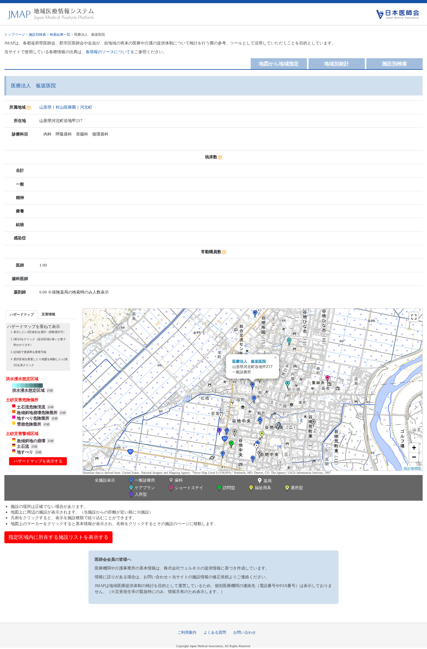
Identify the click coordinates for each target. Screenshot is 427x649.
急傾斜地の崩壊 (31, 440)
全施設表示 (105, 480)
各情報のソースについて (108, 51)
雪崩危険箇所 (29, 424)
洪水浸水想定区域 (28, 390)
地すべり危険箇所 (33, 418)
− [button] (414, 457)
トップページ (14, 34)
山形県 (45, 107)
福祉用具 (263, 487)
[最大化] (414, 317)
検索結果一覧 (60, 34)
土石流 (23, 446)
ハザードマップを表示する (38, 461)
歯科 (179, 480)
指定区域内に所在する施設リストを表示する (58, 537)
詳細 (50, 390)
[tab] (22, 314)
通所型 (297, 487)
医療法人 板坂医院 (249, 361)
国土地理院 (412, 468)
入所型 (141, 494)
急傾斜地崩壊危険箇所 (37, 412)
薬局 (268, 480)
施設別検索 (37, 34)
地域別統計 (336, 63)
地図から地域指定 (279, 63)
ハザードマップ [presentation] (22, 314)
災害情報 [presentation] (48, 314)
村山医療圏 (66, 107)
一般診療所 (145, 480)
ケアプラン (145, 487)
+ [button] (414, 448)
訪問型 (229, 487)
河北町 (86, 107)
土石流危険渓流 (31, 407)
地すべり (25, 452)
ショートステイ (189, 487)
